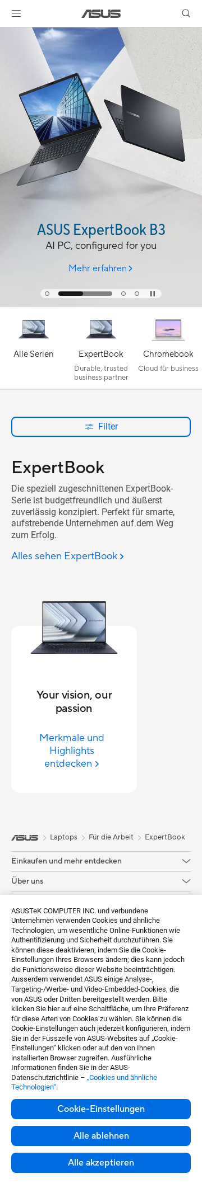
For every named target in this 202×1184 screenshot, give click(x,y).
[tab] (47, 293)
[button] (16, 13)
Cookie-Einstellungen (101, 1109)
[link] (101, 14)
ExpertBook (165, 837)
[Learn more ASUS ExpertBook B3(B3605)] (101, 304)
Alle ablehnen (101, 1135)
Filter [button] (108, 426)
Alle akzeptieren (101, 1162)
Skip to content (6, 34)
